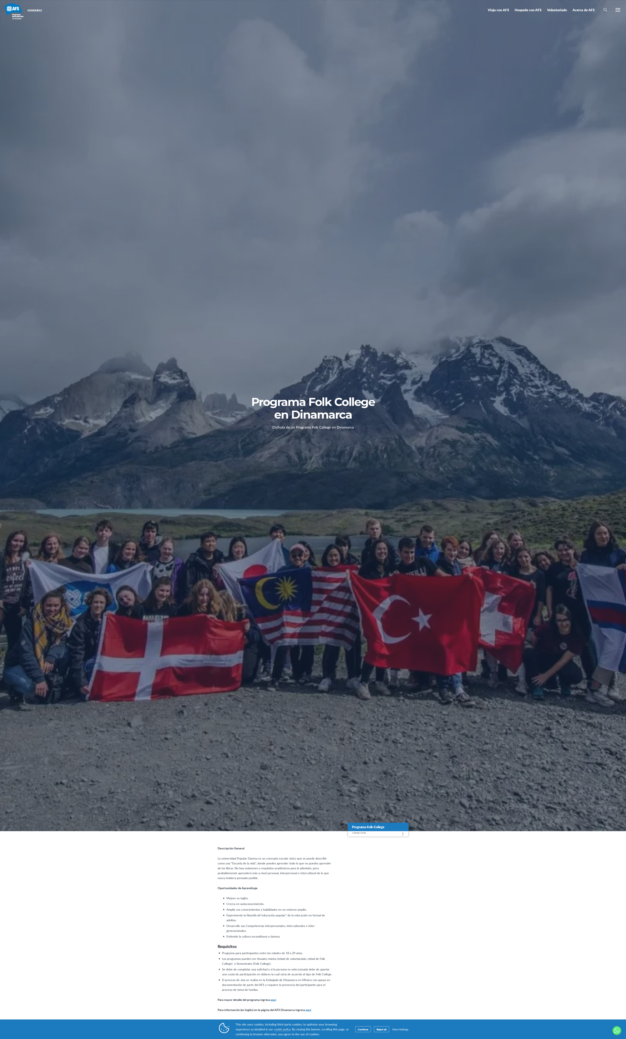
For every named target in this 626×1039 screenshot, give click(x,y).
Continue (363, 1029)
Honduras (14, 11)
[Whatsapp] (616, 1030)
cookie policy (282, 1029)
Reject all (382, 1029)
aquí (273, 1000)
